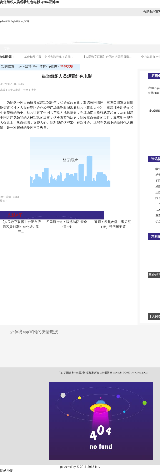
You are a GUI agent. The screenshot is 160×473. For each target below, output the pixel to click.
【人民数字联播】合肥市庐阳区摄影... (107, 56)
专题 (7, 48)
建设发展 (113, 40)
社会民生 (134, 40)
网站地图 (6, 470)
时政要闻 (47, 40)
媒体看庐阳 (70, 40)
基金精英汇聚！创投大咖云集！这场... (48, 56)
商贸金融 (92, 40)
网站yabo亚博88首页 (19, 40)
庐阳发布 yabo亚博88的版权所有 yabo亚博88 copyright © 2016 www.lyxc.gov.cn (105, 372)
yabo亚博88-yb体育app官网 (14, 21)
